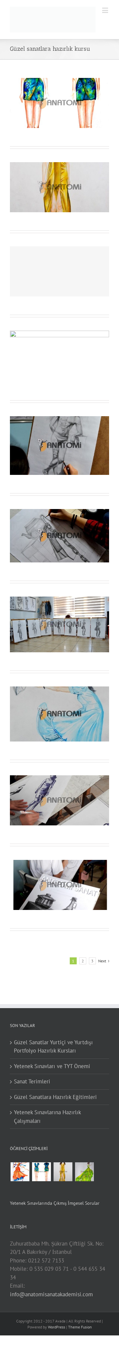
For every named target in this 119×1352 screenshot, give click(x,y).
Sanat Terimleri (32, 1081)
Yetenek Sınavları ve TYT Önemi (52, 1066)
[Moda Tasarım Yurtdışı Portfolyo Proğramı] (20, 1171)
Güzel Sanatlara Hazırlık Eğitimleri (55, 1097)
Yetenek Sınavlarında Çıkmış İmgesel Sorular (54, 1203)
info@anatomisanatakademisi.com (51, 1294)
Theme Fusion (80, 1326)
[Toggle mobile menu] (105, 10)
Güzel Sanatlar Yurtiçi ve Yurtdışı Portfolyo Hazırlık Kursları (53, 1047)
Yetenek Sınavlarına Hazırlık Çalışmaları (47, 1117)
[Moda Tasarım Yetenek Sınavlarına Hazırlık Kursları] (41, 1171)
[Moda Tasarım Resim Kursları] (63, 1171)
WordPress (56, 1326)
